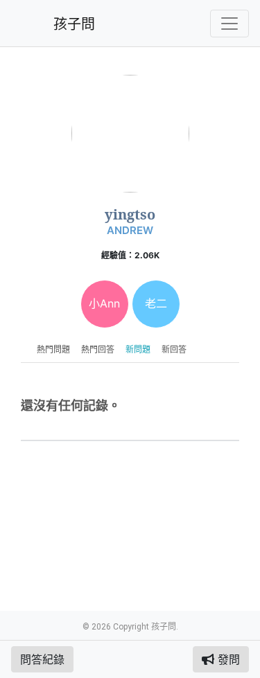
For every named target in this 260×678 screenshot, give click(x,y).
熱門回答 (97, 349)
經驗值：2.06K (130, 255)
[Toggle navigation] (229, 23)
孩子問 (74, 24)
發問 (227, 659)
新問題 (137, 349)
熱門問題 (53, 349)
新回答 (174, 349)
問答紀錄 (42, 659)
